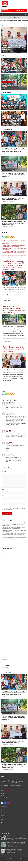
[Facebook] (3, 237)
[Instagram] (11, 237)
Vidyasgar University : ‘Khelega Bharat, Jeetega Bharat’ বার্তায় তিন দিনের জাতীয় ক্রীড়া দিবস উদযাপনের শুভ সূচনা (13, 85)
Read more (5, 833)
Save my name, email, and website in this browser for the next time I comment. (13, 509)
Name (3, 489)
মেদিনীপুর (4, 56)
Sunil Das (11, 51)
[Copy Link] (8, 237)
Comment (4, 473)
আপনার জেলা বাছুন (6, 667)
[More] (13, 237)
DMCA (2, 793)
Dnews (14, 858)
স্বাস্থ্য (8, 43)
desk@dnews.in (7, 790)
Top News (4, 65)
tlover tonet (8, 413)
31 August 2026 (5, 71)
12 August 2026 (5, 124)
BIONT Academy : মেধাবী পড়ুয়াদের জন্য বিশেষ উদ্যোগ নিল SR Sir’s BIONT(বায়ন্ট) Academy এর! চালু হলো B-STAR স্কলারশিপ (14, 105)
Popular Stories (7, 129)
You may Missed (7, 672)
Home (2, 795)
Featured (4, 43)
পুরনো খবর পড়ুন (5, 659)
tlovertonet (8, 402)
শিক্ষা (16, 118)
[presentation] (24, 25)
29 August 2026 (5, 51)
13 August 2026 (5, 108)
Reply (7, 409)
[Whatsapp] (6, 237)
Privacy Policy (4, 797)
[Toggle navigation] (2, 14)
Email (3, 495)
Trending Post (6, 92)
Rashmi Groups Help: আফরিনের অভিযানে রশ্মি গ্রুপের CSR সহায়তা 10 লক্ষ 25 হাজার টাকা (14, 48)
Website (3, 501)
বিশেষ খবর (4, 25)
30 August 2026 (5, 88)
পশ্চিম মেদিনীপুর (4, 102)
